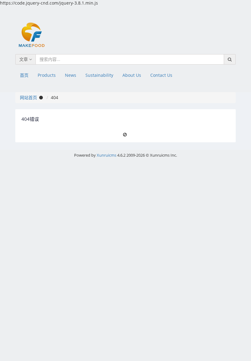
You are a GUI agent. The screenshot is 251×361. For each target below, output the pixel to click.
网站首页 (28, 97)
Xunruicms (106, 155)
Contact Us (161, 75)
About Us (131, 75)
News (70, 75)
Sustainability (99, 75)
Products (47, 75)
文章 (24, 59)
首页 (24, 75)
